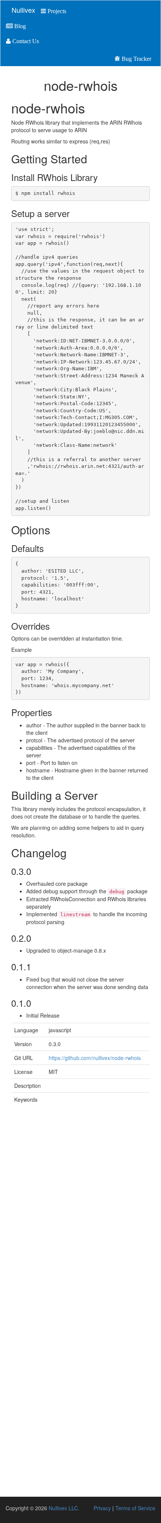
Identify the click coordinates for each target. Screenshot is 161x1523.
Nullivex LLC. (63, 1508)
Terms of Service (135, 1508)
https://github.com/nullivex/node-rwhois (95, 1058)
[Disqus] (80, 1207)
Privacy (102, 1508)
